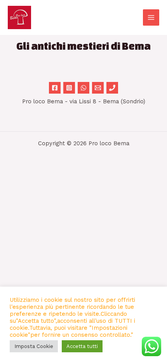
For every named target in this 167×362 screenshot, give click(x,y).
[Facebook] (55, 88)
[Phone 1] (112, 88)
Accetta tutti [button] (82, 346)
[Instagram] (69, 88)
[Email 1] (98, 88)
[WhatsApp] (83, 88)
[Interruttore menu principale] (151, 17)
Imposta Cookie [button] (33, 346)
